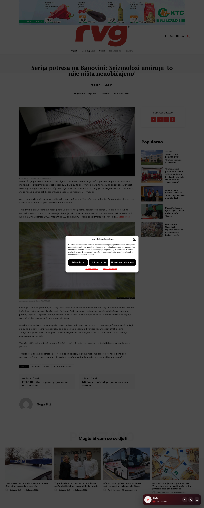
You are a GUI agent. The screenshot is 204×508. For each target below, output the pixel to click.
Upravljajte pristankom (122, 262)
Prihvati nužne (98, 262)
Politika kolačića (91, 269)
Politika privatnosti (110, 269)
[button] (134, 239)
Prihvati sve (78, 262)
